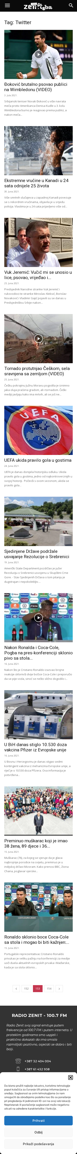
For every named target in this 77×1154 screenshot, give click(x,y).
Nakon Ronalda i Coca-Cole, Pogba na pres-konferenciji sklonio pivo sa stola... (38, 653)
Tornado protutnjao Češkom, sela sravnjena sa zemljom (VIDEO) (37, 371)
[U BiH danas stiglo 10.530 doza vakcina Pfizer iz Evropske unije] (38, 714)
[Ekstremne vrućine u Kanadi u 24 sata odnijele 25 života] (38, 150)
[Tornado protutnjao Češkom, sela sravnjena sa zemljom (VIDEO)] (38, 338)
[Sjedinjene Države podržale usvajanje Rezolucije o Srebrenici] (38, 521)
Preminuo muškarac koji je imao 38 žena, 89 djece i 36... (36, 843)
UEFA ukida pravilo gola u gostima (37, 460)
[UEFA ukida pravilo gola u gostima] (38, 430)
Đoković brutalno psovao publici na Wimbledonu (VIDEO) (35, 87)
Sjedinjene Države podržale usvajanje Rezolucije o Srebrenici (36, 554)
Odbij (38, 1132)
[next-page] (59, 988)
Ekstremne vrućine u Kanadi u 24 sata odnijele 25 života (36, 183)
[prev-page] (16, 988)
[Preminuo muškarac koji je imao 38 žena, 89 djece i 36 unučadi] (38, 811)
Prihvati (39, 1121)
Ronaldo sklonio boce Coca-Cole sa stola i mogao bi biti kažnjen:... (36, 939)
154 (49, 988)
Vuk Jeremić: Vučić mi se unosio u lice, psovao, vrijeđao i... (38, 275)
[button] (70, 1077)
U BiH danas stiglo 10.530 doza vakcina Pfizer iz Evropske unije (35, 747)
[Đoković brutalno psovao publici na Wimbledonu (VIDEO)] (38, 54)
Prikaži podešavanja (38, 1144)
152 (26, 988)
